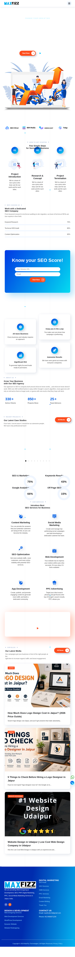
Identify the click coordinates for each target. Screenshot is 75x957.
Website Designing (15, 796)
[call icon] (72, 783)
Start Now (36, 280)
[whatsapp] (72, 778)
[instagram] (9, 904)
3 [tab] (32, 461)
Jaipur (11, 668)
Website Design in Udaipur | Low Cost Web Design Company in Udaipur (36, 844)
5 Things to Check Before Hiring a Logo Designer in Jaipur (37, 779)
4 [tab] (35, 461)
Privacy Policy (57, 943)
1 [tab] (26, 461)
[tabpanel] (19, 430)
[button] (69, 3)
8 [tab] (46, 461)
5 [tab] (37, 461)
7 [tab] (43, 461)
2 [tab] (29, 461)
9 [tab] (49, 461)
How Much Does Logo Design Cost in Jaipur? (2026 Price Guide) (36, 715)
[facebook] (5, 904)
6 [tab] (40, 461)
